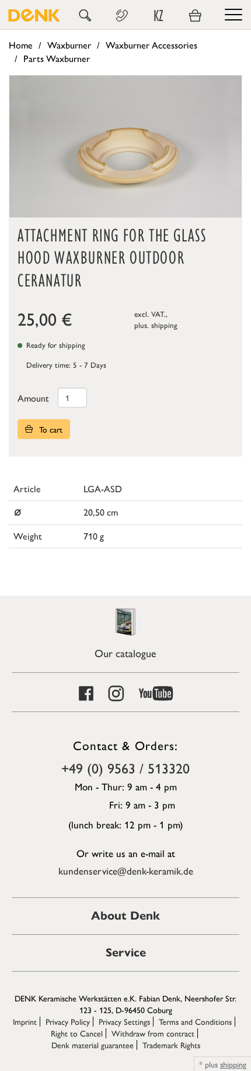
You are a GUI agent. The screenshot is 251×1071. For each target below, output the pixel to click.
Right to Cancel (77, 1033)
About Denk (125, 915)
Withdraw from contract (152, 1033)
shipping (164, 324)
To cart (49, 429)
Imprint (25, 1021)
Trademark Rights (171, 1045)
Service (126, 952)
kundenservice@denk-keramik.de (125, 870)
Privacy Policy (68, 1021)
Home (21, 44)
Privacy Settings (124, 1021)
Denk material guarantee (92, 1045)
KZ (158, 16)
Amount (33, 398)
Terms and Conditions (195, 1021)
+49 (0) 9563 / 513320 (125, 768)
